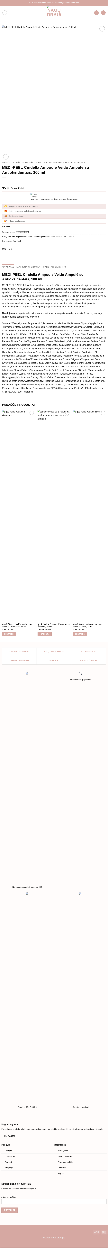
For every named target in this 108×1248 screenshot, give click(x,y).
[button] (4, 12)
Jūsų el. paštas (8, 1197)
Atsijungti (9, 1168)
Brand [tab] (45, 267)
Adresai (8, 1162)
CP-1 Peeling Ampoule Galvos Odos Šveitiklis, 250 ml (54, 625)
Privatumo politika (65, 1162)
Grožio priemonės (23, 163)
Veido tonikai (69, 236)
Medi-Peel (17, 241)
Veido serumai (77, 163)
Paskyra (8, 1151)
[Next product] (4, 182)
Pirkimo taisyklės (65, 1156)
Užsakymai (10, 1156)
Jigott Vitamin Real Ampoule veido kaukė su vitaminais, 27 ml (17, 625)
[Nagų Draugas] (54, 13)
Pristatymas (63, 1151)
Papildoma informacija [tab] (28, 267)
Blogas (61, 1173)
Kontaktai (62, 1168)
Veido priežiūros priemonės (51, 163)
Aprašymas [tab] (8, 267)
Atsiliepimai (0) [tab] (58, 267)
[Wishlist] (96, 12)
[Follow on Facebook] (2, 1231)
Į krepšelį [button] (9, 634)
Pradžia (6, 163)
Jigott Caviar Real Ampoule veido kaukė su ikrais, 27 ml (88, 625)
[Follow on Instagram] (6, 1231)
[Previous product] (10, 182)
